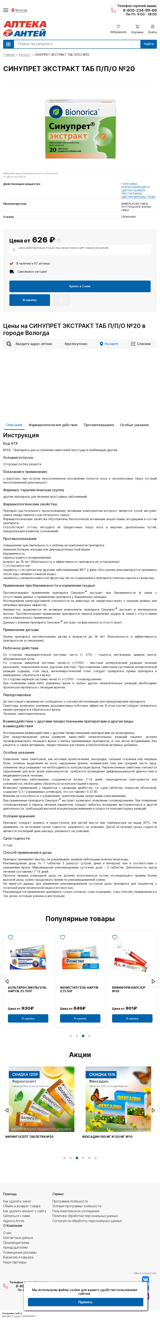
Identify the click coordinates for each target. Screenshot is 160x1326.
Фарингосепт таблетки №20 (29, 1136)
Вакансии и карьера (18, 1257)
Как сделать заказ (17, 1201)
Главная (9, 54)
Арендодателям (15, 1247)
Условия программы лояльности (76, 1206)
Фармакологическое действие (53, 425)
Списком (144, 344)
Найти (149, 44)
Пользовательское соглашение (75, 1211)
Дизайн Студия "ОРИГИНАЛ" (19, 1316)
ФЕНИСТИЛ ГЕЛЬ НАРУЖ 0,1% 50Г (79, 989)
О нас (7, 1233)
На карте (111, 344)
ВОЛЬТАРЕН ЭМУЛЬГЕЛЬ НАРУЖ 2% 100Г (27, 989)
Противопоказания (99, 425)
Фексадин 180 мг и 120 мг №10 (107, 1136)
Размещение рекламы (20, 1252)
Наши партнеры (14, 1262)
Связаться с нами (16, 1216)
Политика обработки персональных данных (85, 1216)
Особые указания (134, 425)
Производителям (16, 1243)
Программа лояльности (70, 1201)
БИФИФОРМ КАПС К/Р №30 (128, 989)
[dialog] (86, 1297)
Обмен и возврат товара (21, 1206)
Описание (14, 425)
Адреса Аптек (13, 1221)
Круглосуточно (76, 344)
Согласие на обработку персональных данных (87, 1221)
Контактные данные (18, 1238)
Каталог (24, 54)
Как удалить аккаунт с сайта (24, 1211)
